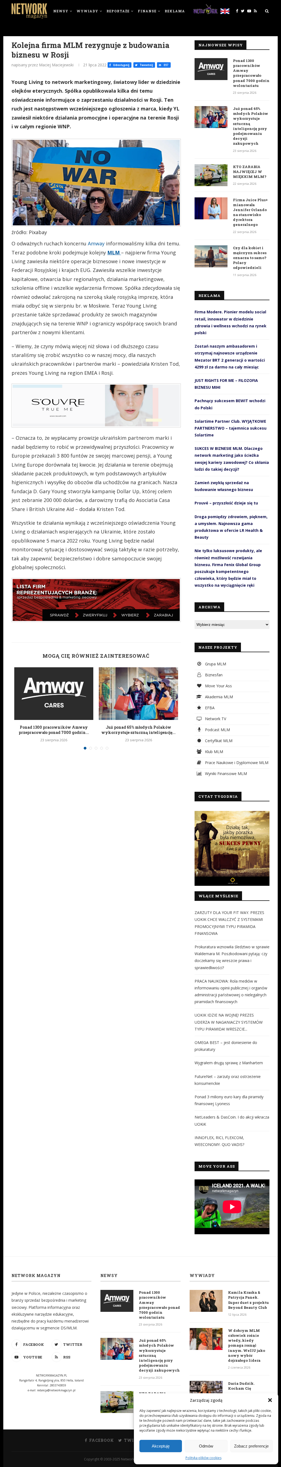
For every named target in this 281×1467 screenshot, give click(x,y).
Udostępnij (120, 65)
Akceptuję (161, 1446)
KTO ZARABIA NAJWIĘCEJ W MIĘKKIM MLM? (249, 171)
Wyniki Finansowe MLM (225, 773)
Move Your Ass (218, 685)
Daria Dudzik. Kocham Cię (241, 1386)
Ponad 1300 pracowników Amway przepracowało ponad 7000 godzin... (54, 730)
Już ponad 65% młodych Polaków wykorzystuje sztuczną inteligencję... (138, 730)
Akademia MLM (218, 696)
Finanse (147, 11)
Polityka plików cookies (203, 1457)
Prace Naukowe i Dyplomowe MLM (236, 762)
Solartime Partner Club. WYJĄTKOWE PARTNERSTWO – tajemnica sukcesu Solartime (230, 428)
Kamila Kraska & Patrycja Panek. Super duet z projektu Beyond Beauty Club (248, 1300)
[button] (270, 1400)
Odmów (206, 1446)
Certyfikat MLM (218, 740)
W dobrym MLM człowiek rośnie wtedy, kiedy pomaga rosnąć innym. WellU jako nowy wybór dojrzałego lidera (246, 1345)
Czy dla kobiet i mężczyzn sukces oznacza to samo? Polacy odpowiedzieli (249, 257)
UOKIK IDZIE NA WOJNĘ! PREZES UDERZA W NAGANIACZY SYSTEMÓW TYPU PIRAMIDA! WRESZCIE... (229, 1021)
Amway (96, 243)
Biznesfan (213, 674)
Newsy (60, 11)
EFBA (209, 707)
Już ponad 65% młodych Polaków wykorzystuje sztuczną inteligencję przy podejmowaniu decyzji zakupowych (250, 126)
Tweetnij (146, 65)
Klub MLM (213, 751)
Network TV (215, 718)
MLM (114, 252)
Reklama (175, 11)
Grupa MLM (215, 663)
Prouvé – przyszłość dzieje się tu (226, 503)
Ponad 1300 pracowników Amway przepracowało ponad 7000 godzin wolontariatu (251, 73)
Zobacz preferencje (251, 1446)
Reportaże (118, 11)
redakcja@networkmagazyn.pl (56, 1390)
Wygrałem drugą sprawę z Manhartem (229, 1062)
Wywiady (87, 11)
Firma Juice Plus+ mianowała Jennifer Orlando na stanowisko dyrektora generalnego (250, 212)
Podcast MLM (217, 729)
